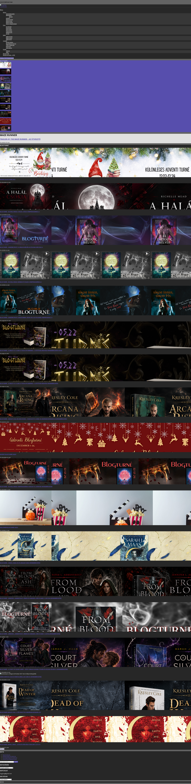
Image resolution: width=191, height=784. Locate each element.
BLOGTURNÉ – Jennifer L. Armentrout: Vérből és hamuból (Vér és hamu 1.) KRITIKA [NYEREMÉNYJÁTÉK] (30, 598)
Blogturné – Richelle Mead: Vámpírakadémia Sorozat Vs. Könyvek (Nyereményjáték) (22, 131)
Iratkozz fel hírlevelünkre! (7, 58)
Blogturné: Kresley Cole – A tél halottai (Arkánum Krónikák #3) (20, 712)
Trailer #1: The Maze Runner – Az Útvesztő (20, 139)
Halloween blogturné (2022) (9, 527)
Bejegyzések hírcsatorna (9, 756)
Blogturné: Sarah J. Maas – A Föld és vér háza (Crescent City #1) (20, 744)
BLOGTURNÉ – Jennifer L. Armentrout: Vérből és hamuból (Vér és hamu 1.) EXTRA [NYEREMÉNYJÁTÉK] (30, 634)
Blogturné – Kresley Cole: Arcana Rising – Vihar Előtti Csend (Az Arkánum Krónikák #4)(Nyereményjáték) (28, 117)
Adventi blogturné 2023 (6, 68)
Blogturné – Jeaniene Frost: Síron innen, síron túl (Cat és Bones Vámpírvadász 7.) (21, 96)
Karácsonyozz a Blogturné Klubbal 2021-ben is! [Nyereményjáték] (21, 677)
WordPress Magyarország (10, 759)
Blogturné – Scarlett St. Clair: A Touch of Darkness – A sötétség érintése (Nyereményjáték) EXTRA (26, 103)
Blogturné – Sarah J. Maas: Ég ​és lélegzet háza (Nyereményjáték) (20, 563)
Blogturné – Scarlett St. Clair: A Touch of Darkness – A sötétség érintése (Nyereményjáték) (24, 110)
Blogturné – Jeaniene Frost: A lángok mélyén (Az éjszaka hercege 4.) (18, 82)
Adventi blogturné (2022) (7, 124)
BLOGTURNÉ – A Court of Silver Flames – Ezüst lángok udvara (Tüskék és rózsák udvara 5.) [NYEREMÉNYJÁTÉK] (34, 669)
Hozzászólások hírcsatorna (10, 757)
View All (2, 749)
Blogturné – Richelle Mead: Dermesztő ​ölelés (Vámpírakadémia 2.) (17, 89)
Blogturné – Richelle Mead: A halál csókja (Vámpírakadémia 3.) (16, 75)
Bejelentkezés (6, 755)
